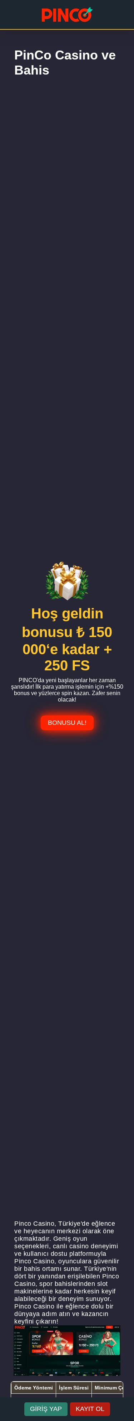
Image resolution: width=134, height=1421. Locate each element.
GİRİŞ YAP (46, 1408)
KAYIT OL (90, 1408)
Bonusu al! (67, 722)
